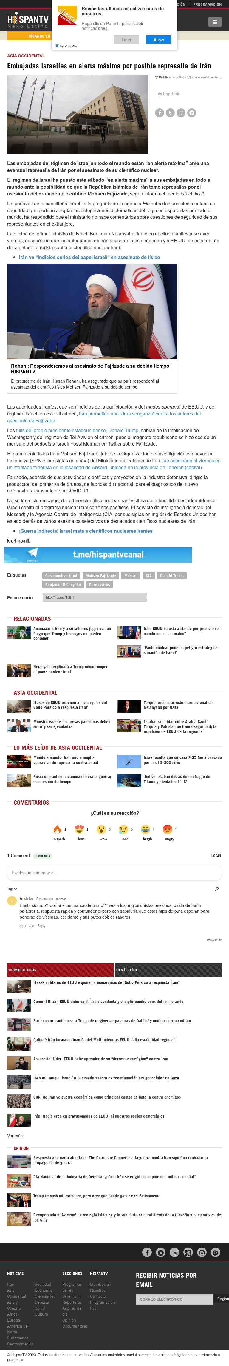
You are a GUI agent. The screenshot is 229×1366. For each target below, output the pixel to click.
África (12, 1314)
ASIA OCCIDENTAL (26, 55)
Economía (43, 1290)
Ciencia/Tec (45, 1296)
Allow (159, 39)
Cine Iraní (71, 1296)
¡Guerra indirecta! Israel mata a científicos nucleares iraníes (86, 530)
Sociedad (43, 1284)
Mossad (130, 575)
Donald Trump (172, 575)
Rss (93, 1308)
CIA (149, 575)
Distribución (100, 1284)
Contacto (98, 1296)
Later (126, 39)
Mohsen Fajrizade (101, 575)
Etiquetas (17, 575)
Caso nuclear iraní (61, 575)
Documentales (75, 1326)
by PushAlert (69, 46)
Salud (40, 1308)
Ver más (15, 1136)
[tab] (60, 970)
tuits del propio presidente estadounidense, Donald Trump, (78, 430)
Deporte (42, 1302)
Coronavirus (99, 584)
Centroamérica (20, 1343)
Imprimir (171, 93)
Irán (10, 1284)
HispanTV (28, 19)
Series (67, 1290)
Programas (72, 1284)
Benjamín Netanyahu (63, 584)
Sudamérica (18, 1337)
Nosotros (98, 1290)
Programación (207, 4)
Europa (13, 1320)
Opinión (69, 1320)
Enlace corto (20, 597)
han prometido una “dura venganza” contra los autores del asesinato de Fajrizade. (104, 417)
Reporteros (72, 1302)
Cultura (41, 1314)
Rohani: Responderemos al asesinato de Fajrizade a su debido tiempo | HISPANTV (91, 368)
